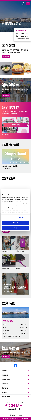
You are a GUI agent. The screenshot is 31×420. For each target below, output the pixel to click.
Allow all (15, 222)
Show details (21, 217)
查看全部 (6, 57)
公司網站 (21, 415)
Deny (15, 227)
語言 (23, 4)
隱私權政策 (12, 415)
